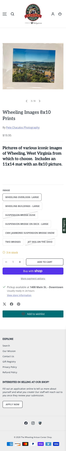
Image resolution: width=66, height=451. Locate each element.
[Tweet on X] (4, 304)
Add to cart (44, 261)
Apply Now (12, 404)
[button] (12, 14)
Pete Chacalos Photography (23, 127)
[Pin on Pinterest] (18, 304)
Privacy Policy (10, 367)
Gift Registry (9, 361)
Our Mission (9, 351)
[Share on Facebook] (11, 304)
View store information (19, 295)
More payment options (33, 278)
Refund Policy (10, 372)
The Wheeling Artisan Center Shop (36, 437)
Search (6, 345)
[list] (33, 66)
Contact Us (8, 356)
